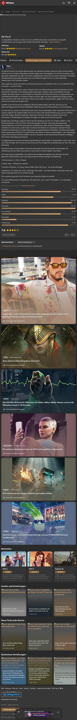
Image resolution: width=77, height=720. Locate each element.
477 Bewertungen (61, 49)
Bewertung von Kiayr (46, 12)
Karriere (26, 688)
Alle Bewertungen (28, 12)
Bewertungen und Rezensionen (40, 60)
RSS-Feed (55, 688)
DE (62, 688)
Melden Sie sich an (10, 246)
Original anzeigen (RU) (28, 185)
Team (21, 688)
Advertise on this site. (9, 699)
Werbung (8, 688)
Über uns (15, 688)
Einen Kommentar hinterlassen (15, 321)
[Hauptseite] (7, 3)
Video (59, 60)
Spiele (8, 12)
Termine (69, 60)
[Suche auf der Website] (63, 3)
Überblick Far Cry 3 (23, 49)
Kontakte (33, 688)
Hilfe (2, 688)
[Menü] (74, 3)
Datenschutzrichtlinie (44, 688)
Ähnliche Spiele (17, 60)
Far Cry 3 (16, 12)
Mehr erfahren (55, 42)
